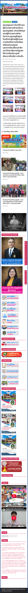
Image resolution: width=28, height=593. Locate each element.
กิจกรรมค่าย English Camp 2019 (12, 150)
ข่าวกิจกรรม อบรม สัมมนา (6, 21)
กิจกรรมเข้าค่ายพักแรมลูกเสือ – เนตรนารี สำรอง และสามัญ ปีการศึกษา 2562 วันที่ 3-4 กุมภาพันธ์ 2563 (13, 175)
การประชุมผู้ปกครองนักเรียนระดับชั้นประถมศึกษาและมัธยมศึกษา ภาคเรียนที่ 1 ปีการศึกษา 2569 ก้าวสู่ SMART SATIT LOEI (13, 549)
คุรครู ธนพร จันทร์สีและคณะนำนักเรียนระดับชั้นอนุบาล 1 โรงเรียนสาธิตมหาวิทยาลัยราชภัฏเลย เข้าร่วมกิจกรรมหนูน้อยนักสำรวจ (14, 118)
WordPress (10, 591)
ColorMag (3, 591)
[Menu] (2, 15)
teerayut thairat (13, 59)
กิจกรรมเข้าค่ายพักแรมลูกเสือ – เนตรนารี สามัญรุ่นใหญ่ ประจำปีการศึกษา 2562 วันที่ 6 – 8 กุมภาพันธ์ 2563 (13, 201)
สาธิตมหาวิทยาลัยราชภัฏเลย (14, 589)
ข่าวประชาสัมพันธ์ (14, 21)
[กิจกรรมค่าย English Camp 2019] (14, 135)
